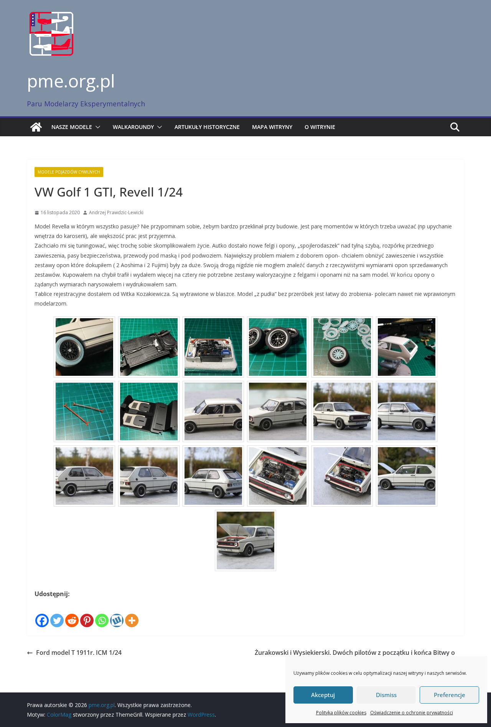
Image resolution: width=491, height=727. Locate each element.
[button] (96, 127)
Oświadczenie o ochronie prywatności (411, 712)
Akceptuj (323, 695)
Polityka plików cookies (341, 712)
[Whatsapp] (102, 614)
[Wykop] (117, 614)
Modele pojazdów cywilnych (69, 172)
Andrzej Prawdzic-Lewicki (116, 212)
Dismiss (386, 695)
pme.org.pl (71, 81)
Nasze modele (71, 127)
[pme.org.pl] (36, 127)
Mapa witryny (272, 127)
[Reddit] (72, 614)
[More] (131, 614)
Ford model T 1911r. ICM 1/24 (79, 652)
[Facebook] (42, 614)
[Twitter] (57, 614)
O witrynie (320, 127)
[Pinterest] (87, 614)
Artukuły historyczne (207, 127)
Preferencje (449, 695)
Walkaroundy (133, 127)
